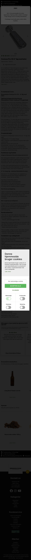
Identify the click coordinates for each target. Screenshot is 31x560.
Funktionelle (22, 295)
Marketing (22, 304)
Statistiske (8, 304)
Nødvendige (8, 295)
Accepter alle (15, 286)
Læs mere (8, 271)
